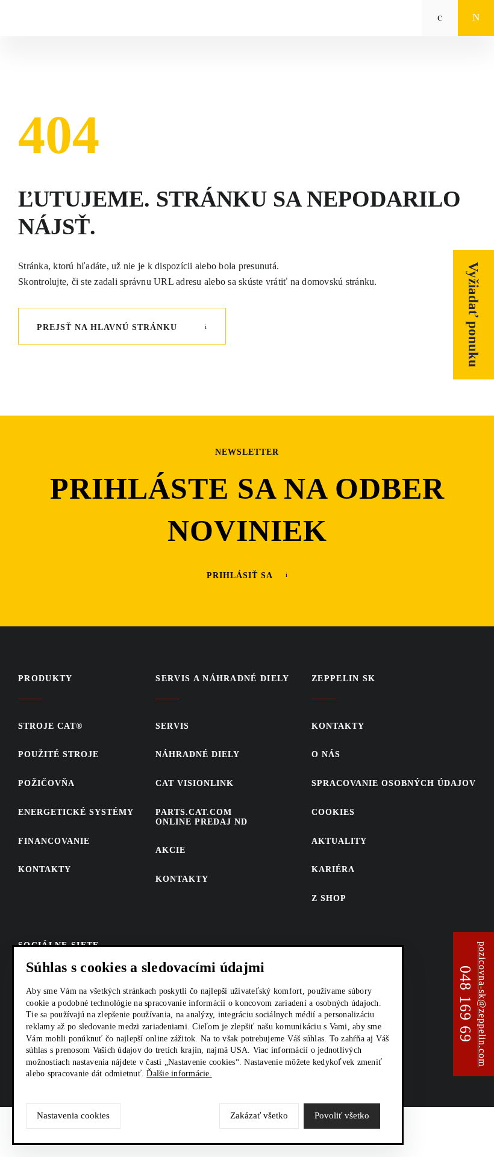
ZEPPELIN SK (343, 678)
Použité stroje (58, 754)
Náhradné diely (197, 754)
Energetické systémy (76, 812)
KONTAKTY (44, 869)
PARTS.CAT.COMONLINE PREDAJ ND (201, 817)
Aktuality (339, 841)
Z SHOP (328, 898)
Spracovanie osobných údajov (393, 783)
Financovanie (54, 841)
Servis (172, 726)
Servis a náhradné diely (222, 678)
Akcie (170, 850)
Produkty (45, 678)
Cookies (333, 812)
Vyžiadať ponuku (473, 314)
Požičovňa (46, 783)
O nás (325, 754)
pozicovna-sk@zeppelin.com (482, 1004)
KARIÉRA (333, 869)
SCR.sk (382, 1130)
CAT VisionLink (194, 783)
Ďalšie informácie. (179, 1073)
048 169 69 (465, 1004)
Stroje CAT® (50, 726)
